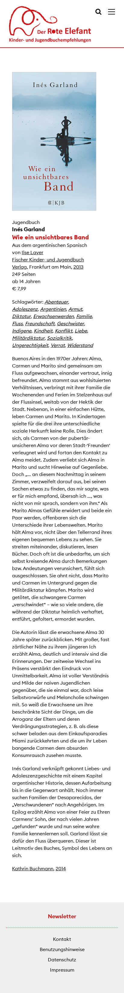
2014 (61, 868)
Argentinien (53, 309)
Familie (84, 316)
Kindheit (43, 331)
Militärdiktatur (28, 338)
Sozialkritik (59, 338)
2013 (78, 267)
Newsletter (62, 916)
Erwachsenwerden (53, 316)
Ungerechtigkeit (30, 345)
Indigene (21, 331)
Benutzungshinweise (62, 949)
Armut (75, 309)
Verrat (58, 345)
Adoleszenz (25, 309)
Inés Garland (28, 229)
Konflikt (63, 331)
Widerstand (80, 345)
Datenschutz (62, 960)
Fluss (17, 323)
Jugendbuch (26, 222)
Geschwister (70, 323)
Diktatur (21, 316)
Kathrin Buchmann (32, 868)
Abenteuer (56, 302)
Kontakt (62, 939)
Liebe (81, 331)
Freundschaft (39, 323)
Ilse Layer (32, 252)
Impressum (62, 970)
